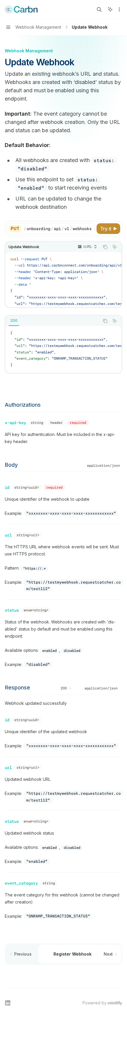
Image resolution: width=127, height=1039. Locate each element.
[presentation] (59, 229)
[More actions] (119, 9)
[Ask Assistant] (114, 247)
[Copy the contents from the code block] (105, 247)
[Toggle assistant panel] (110, 9)
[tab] (14, 320)
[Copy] (89, 228)
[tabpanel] (63, 349)
